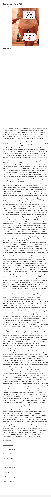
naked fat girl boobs (8, 472)
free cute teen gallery (8, 481)
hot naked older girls (8, 444)
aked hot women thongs (9, 477)
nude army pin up (7, 463)
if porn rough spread (8, 458)
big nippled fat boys (8, 454)
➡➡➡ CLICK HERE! (8, 48)
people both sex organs (9, 449)
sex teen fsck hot (7, 440)
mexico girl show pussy (9, 467)
